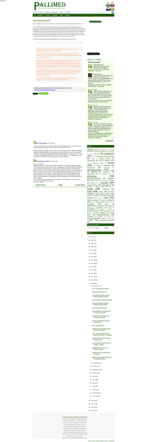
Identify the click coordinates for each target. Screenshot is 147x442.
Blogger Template (95, 440)
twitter (91, 220)
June (94, 380)
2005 (92, 410)
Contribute (47, 12)
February (95, 393)
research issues (93, 210)
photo (92, 202)
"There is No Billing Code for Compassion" (100, 321)
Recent (94, 59)
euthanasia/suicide (94, 178)
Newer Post (41, 185)
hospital (89, 185)
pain (106, 197)
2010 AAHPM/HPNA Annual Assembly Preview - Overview (101, 334)
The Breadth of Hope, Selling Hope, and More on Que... (101, 296)
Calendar (67, 12)
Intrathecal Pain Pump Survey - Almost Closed (101, 339)
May (93, 383)
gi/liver (92, 180)
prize (111, 202)
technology (103, 218)
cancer (111, 162)
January (95, 396)
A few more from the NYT (42, 20)
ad (93, 156)
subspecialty (90, 216)
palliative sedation (92, 200)
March (94, 389)
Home (35, 12)
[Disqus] (58, 117)
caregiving (91, 167)
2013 (92, 270)
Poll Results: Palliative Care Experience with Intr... (100, 316)
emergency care (106, 174)
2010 (92, 280)
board (88, 163)
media (90, 188)
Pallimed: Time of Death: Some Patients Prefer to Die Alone (100, 101)
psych (107, 204)
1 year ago (97, 71)
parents (103, 200)
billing (100, 160)
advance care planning (105, 156)
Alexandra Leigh (98, 64)
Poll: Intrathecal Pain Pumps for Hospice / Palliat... (101, 343)
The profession (107, 153)
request (110, 209)
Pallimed (89, 440)
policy (98, 202)
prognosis (90, 204)
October (94, 366)
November (95, 363)
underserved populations (106, 220)
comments (107, 168)
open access (107, 195)
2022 (92, 240)
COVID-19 (67, 15)
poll (106, 202)
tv (108, 218)
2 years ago (100, 86)
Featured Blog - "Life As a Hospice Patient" (100, 348)
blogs (107, 160)
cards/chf (107, 165)
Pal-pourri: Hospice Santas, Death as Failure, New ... (100, 304)
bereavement (91, 160)
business (95, 163)
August (94, 373)
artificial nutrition (104, 158)
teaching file (91, 218)
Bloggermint (111, 440)
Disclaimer (54, 12)
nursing (102, 193)
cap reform (96, 165)
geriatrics (111, 178)
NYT (95, 154)
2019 (92, 250)
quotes (110, 205)
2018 (92, 253)
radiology (89, 207)
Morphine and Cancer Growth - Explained (101, 353)
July (93, 376)
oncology (97, 195)
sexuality (89, 213)
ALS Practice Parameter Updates (102, 300)
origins (99, 198)
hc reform (105, 180)
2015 (92, 263)
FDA (96, 151)
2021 (92, 243)
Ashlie (95, 90)
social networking (100, 213)
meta (89, 191)
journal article (100, 186)
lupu (110, 186)
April (94, 386)
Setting (61, 15)
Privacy (61, 12)
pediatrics (110, 200)
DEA (91, 151)
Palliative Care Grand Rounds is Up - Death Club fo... (102, 358)
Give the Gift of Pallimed (99, 308)
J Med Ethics (111, 151)
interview (89, 186)
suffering (100, 216)
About (40, 12)
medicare (106, 189)
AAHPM (90, 149)
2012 (92, 273)
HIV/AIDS (102, 151)
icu (96, 185)
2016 (92, 260)
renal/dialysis (91, 209)
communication (94, 169)
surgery (109, 216)
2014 (92, 267)
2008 (92, 400)
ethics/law (92, 175)
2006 (92, 407)
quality (103, 205)
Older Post (80, 185)
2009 (92, 283)
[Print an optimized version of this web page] (43, 94)
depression (106, 172)
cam (102, 163)
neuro (101, 191)
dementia (94, 172)
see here (55, 36)
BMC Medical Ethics (103, 149)
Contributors (40, 15)
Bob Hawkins (97, 74)
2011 (92, 277)
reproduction (102, 209)
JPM (90, 154)
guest (99, 180)
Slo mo (95, 105)
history (96, 183)
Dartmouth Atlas (44, 28)
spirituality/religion (103, 214)
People (89, 59)
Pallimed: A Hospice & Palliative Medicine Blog (74, 417)
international (106, 185)
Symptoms (55, 15)
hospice (104, 182)
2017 (92, 257)
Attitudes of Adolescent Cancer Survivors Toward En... (101, 329)
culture (112, 170)
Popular (99, 59)
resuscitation (107, 211)
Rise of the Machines (98, 325)
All (34, 15)
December (95, 286)
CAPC (112, 150)
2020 (92, 247)
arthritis (93, 158)
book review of (48, 39)
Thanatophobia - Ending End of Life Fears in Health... (101, 312)
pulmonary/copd (92, 205)
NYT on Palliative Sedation (100, 289)
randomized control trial (103, 207)
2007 (92, 404)
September (95, 370)
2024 (92, 237)
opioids (89, 198)
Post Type (48, 15)
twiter (113, 218)
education (90, 173)
